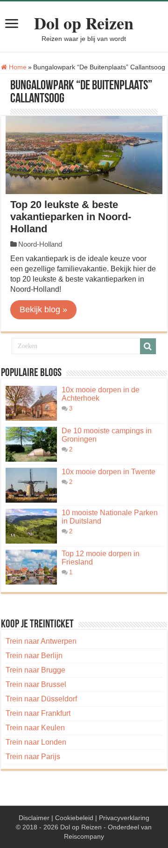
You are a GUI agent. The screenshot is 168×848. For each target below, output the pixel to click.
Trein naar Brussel (36, 684)
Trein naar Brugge (35, 670)
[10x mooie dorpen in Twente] (31, 485)
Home (17, 67)
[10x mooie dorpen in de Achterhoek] (31, 403)
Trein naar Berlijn (34, 656)
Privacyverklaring (124, 817)
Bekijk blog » (43, 309)
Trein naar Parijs (33, 757)
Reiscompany (84, 836)
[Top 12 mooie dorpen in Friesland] (31, 567)
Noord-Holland (40, 244)
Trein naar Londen (36, 742)
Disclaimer (34, 817)
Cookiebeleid (74, 817)
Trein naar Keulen (35, 728)
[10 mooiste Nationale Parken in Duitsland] (31, 526)
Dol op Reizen (83, 23)
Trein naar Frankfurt (38, 713)
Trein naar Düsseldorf (41, 699)
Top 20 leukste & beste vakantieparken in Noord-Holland (70, 217)
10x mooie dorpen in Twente (108, 472)
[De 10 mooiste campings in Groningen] (31, 444)
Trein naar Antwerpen (41, 641)
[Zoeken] (148, 346)
